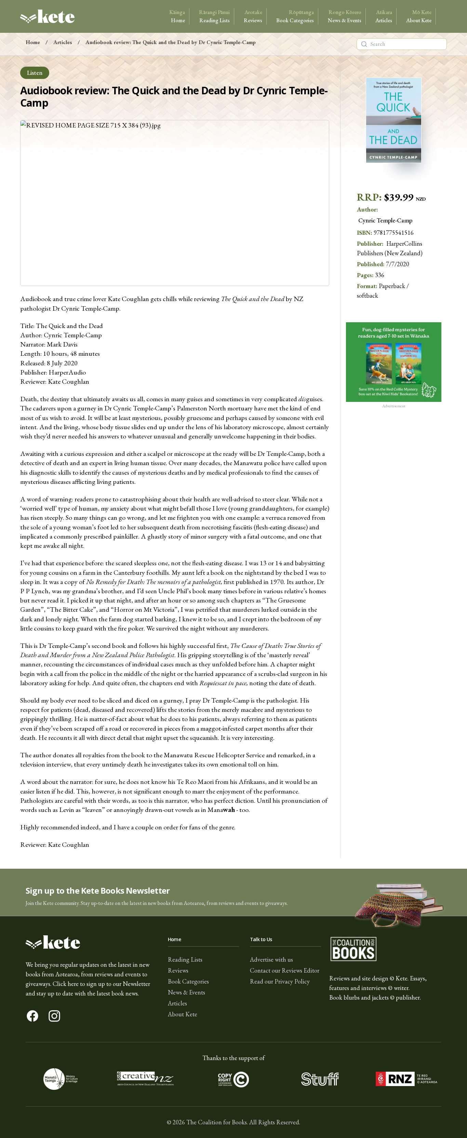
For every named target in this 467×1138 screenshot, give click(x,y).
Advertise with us (271, 959)
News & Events (344, 16)
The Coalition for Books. (217, 1122)
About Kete (418, 16)
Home (177, 16)
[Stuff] (320, 1079)
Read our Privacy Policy (280, 981)
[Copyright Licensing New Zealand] (234, 1079)
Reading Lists (214, 16)
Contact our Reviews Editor (284, 970)
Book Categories (295, 16)
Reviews (253, 16)
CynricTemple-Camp (385, 220)
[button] (233, 892)
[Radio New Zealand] (406, 1079)
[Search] (364, 44)
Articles (383, 16)
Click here (66, 984)
